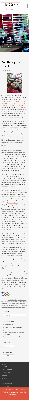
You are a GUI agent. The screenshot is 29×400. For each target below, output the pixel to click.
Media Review (7, 46)
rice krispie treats (21, 305)
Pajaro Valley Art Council (8, 305)
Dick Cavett (21, 168)
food (23, 303)
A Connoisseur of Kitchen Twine (14, 337)
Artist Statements (8, 369)
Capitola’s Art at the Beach (16, 105)
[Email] (8, 294)
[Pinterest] (5, 294)
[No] (27, 394)
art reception (8, 301)
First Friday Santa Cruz (15, 303)
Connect (4, 375)
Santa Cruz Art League (7, 307)
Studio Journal (22, 300)
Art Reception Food (11, 64)
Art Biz (12, 44)
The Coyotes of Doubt (10, 330)
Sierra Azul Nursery (20, 307)
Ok (9, 397)
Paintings (6, 381)
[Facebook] (3, 294)
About (4, 364)
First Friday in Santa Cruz (14, 101)
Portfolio (4, 378)
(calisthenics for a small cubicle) (14, 327)
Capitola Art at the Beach (20, 301)
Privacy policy (17, 397)
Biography (6, 366)
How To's (19, 44)
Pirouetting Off (9, 324)
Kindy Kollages (7, 383)
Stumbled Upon (13, 203)
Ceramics (6, 386)
